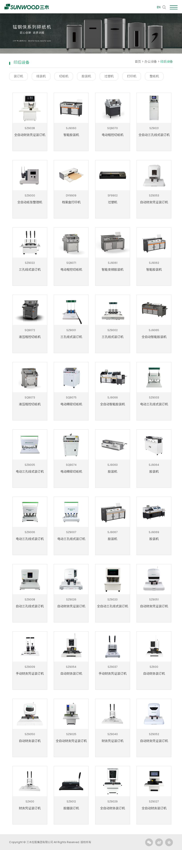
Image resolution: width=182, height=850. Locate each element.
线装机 (41, 76)
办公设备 (150, 61)
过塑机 (109, 76)
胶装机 (86, 76)
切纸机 (63, 76)
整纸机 (154, 76)
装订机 (18, 76)
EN (158, 7)
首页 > (139, 61)
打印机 (131, 76)
